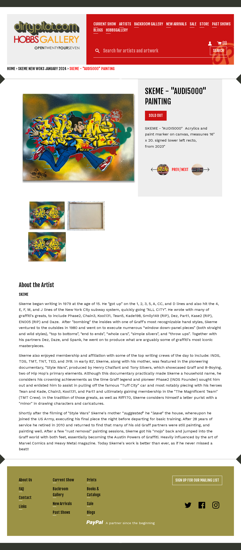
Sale (193, 24)
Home (11, 68)
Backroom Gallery (148, 24)
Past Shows (221, 24)
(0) (224, 43)
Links (23, 506)
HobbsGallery (117, 30)
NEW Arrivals (176, 24)
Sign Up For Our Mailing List (197, 480)
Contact (25, 497)
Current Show (104, 24)
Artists (125, 24)
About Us (25, 480)
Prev (175, 169)
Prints (91, 480)
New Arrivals (62, 503)
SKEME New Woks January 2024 (42, 68)
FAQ (21, 489)
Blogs (98, 30)
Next (185, 169)
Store (204, 24)
